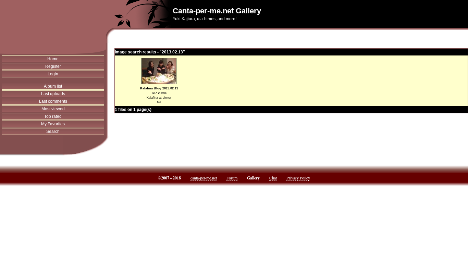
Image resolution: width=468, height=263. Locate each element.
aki (159, 102)
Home (53, 59)
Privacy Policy (298, 177)
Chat (273, 177)
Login (53, 74)
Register (53, 66)
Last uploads (53, 93)
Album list (53, 86)
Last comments (53, 101)
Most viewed (53, 109)
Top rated (53, 116)
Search (53, 131)
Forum (231, 177)
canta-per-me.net (203, 177)
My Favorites (53, 124)
